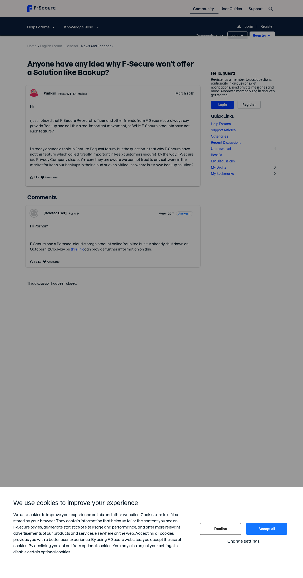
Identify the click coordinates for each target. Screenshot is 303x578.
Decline (220, 529)
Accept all (266, 529)
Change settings (243, 541)
